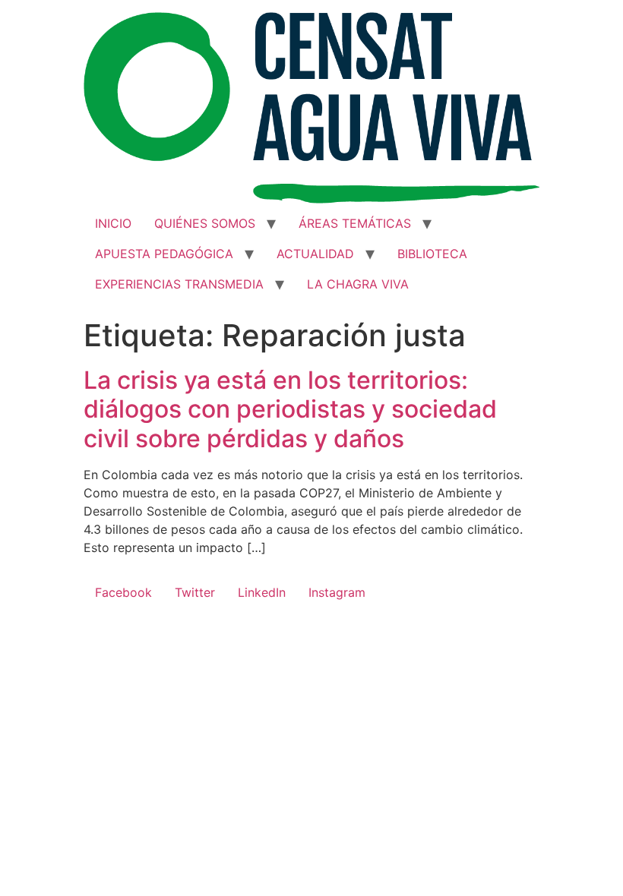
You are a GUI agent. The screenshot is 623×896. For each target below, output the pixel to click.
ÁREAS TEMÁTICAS (355, 223)
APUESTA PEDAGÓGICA (164, 253)
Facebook (123, 592)
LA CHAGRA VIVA (358, 284)
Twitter (195, 592)
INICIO (113, 223)
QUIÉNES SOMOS (204, 223)
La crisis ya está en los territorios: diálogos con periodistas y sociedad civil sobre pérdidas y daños (290, 409)
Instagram (336, 592)
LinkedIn (262, 592)
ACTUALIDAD (315, 253)
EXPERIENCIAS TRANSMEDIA (179, 284)
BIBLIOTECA (432, 253)
